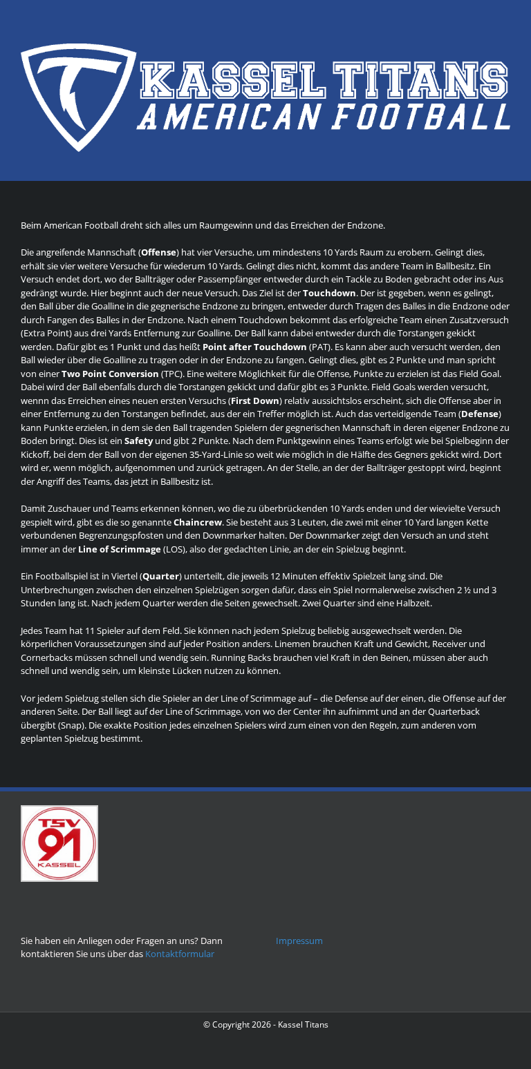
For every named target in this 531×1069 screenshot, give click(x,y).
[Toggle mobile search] (479, 159)
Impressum (299, 940)
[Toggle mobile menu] (504, 159)
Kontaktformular (179, 953)
